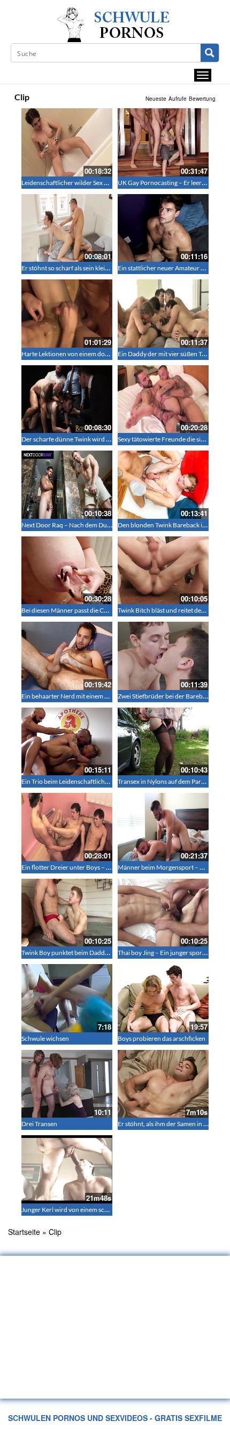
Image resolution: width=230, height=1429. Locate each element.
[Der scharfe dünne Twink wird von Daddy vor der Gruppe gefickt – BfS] (66, 399)
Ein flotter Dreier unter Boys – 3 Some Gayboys (86, 867)
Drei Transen (39, 1124)
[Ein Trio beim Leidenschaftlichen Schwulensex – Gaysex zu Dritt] (66, 742)
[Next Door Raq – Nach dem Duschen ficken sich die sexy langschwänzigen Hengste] (66, 485)
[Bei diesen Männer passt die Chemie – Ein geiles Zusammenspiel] (66, 570)
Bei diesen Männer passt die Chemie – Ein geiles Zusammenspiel (109, 610)
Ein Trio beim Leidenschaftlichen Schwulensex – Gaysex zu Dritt (109, 781)
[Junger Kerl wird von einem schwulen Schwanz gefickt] (66, 1169)
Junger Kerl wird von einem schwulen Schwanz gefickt (96, 1210)
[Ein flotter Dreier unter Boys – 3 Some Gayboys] (66, 827)
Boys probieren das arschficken (161, 1038)
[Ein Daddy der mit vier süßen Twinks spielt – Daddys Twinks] (163, 313)
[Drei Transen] (66, 1084)
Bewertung (202, 98)
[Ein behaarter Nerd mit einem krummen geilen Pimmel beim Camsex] (66, 656)
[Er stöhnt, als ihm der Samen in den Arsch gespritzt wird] (163, 1084)
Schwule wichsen (45, 1038)
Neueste (155, 98)
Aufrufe (177, 98)
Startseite (24, 1231)
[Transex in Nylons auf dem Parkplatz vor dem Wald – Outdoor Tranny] (163, 742)
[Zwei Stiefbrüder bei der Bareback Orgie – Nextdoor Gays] (163, 656)
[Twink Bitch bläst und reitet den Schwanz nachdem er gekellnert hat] (163, 570)
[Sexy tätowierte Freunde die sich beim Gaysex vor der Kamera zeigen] (163, 399)
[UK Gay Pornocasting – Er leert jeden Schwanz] (163, 142)
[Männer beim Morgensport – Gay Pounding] (163, 827)
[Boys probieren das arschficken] (163, 998)
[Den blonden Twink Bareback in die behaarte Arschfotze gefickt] (163, 485)
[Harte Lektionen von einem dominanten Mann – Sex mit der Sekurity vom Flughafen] (66, 313)
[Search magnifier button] (210, 53)
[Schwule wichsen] (66, 998)
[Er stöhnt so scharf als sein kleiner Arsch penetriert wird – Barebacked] (66, 228)
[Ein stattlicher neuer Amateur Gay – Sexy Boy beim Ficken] (163, 228)
